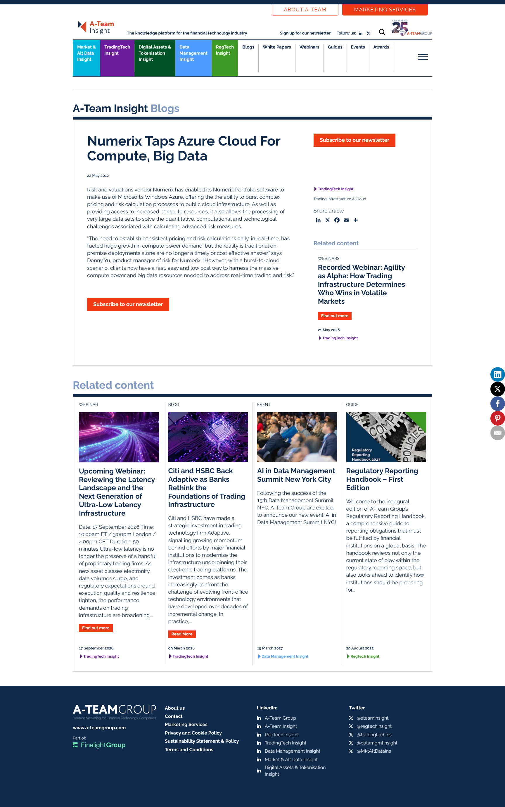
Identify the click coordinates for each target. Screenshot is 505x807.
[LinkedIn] (497, 374)
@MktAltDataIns (374, 751)
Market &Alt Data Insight (86, 53)
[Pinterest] (497, 418)
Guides (335, 47)
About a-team (305, 10)
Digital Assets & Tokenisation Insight (155, 53)
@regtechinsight (374, 726)
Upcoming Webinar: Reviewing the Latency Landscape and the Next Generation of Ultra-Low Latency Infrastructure (117, 492)
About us (175, 708)
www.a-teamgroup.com (99, 727)
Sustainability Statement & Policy (202, 741)
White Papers (277, 47)
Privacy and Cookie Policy (193, 733)
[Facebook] (497, 403)
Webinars (309, 47)
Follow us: (346, 33)
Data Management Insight (193, 53)
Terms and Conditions (189, 749)
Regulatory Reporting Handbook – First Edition (382, 479)
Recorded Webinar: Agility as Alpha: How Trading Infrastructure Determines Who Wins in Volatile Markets (361, 284)
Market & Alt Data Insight (291, 759)
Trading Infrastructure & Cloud (340, 199)
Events (358, 47)
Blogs (248, 47)
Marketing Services (385, 10)
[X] (497, 389)
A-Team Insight (281, 726)
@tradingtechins (374, 734)
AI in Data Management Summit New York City (296, 474)
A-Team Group (280, 718)
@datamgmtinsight (377, 743)
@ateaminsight (373, 718)
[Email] (497, 433)
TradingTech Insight (117, 50)
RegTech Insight (225, 50)
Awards (381, 47)
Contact (174, 716)
